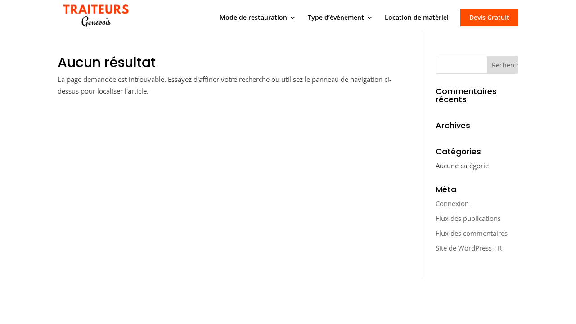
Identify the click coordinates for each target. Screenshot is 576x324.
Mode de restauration (253, 18)
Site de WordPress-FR (469, 247)
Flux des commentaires (472, 233)
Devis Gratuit (489, 17)
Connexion (452, 203)
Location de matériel (417, 18)
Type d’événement (336, 18)
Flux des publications (468, 218)
